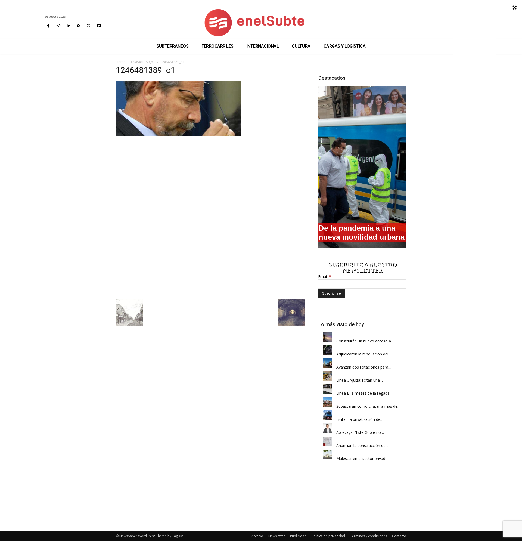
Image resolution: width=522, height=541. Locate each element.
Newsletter (276, 536)
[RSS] (78, 26)
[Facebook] (48, 26)
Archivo (257, 536)
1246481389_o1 (142, 62)
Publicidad (298, 536)
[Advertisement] (210, 177)
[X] (88, 26)
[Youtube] (98, 26)
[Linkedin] (68, 26)
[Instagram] (58, 26)
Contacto (399, 536)
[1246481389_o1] (178, 134)
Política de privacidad (328, 536)
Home (120, 62)
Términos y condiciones (368, 536)
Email (324, 276)
